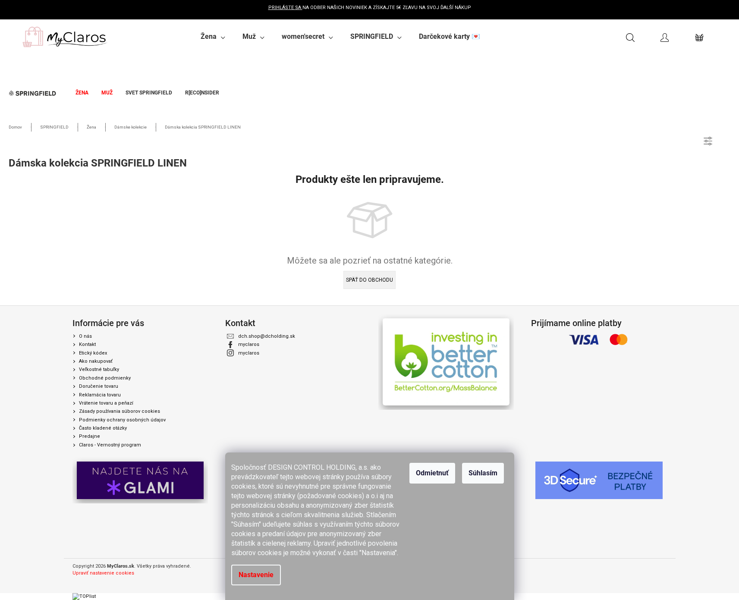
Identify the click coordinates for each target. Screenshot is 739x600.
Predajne (89, 436)
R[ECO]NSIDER (202, 93)
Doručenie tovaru (98, 386)
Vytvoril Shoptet (649, 566)
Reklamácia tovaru (100, 395)
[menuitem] (213, 36)
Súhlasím (483, 473)
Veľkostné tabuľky (99, 369)
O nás (85, 336)
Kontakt (87, 344)
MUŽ (107, 93)
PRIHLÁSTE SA (285, 7)
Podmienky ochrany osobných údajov (122, 420)
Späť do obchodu (369, 280)
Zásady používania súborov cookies (119, 411)
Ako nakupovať (96, 361)
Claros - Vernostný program (110, 445)
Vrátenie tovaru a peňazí (106, 403)
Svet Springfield (149, 93)
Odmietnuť (432, 473)
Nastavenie (256, 575)
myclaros (248, 344)
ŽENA (81, 93)
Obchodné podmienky (105, 378)
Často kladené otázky (103, 428)
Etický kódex (93, 353)
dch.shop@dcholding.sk (266, 336)
